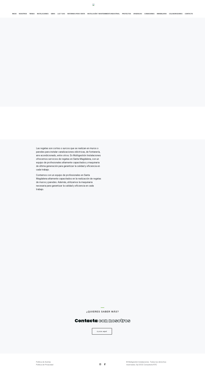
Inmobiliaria (162, 14)
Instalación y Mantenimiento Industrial (103, 14)
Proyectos (126, 14)
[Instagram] (100, 364)
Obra (53, 14)
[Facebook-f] (105, 364)
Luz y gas (61, 14)
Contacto (189, 14)
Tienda (32, 14)
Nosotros (23, 14)
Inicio (14, 14)
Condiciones (149, 14)
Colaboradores (175, 14)
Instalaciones (43, 14)
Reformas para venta (76, 14)
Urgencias (137, 14)
